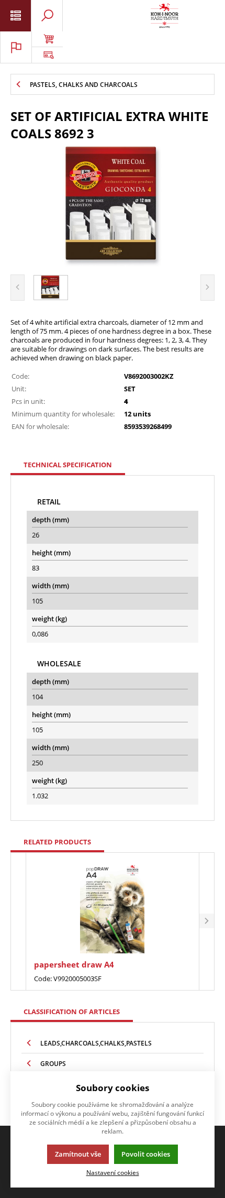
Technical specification (68, 464)
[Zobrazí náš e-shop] (47, 39)
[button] (206, 922)
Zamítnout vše (78, 1154)
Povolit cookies (145, 1154)
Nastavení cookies (112, 1172)
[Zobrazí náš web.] (47, 55)
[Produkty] (165, 15)
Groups (53, 1063)
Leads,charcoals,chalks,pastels (96, 1043)
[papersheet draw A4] (112, 907)
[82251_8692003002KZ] (112, 206)
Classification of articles (72, 1011)
